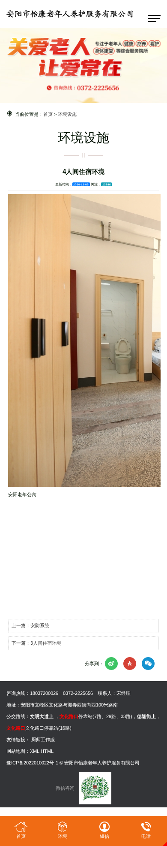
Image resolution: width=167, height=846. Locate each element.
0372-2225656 (78, 693)
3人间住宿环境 (45, 643)
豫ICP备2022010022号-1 (32, 762)
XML (34, 751)
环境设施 (67, 114)
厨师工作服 (43, 739)
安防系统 (39, 625)
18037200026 (44, 693)
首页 (48, 114)
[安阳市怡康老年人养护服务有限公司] (69, 14)
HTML (47, 751)
